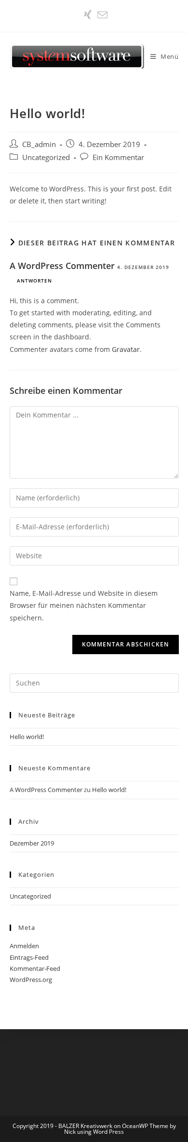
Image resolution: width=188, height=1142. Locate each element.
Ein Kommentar (118, 157)
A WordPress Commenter (62, 265)
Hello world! (27, 736)
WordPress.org (31, 979)
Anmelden (24, 945)
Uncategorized (46, 157)
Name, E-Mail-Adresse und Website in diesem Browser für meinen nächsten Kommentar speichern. (84, 605)
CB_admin (39, 144)
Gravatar (126, 349)
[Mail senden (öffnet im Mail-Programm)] (100, 15)
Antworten (34, 280)
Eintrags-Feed (29, 957)
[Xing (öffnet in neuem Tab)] (87, 15)
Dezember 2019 (32, 843)
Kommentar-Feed (35, 968)
